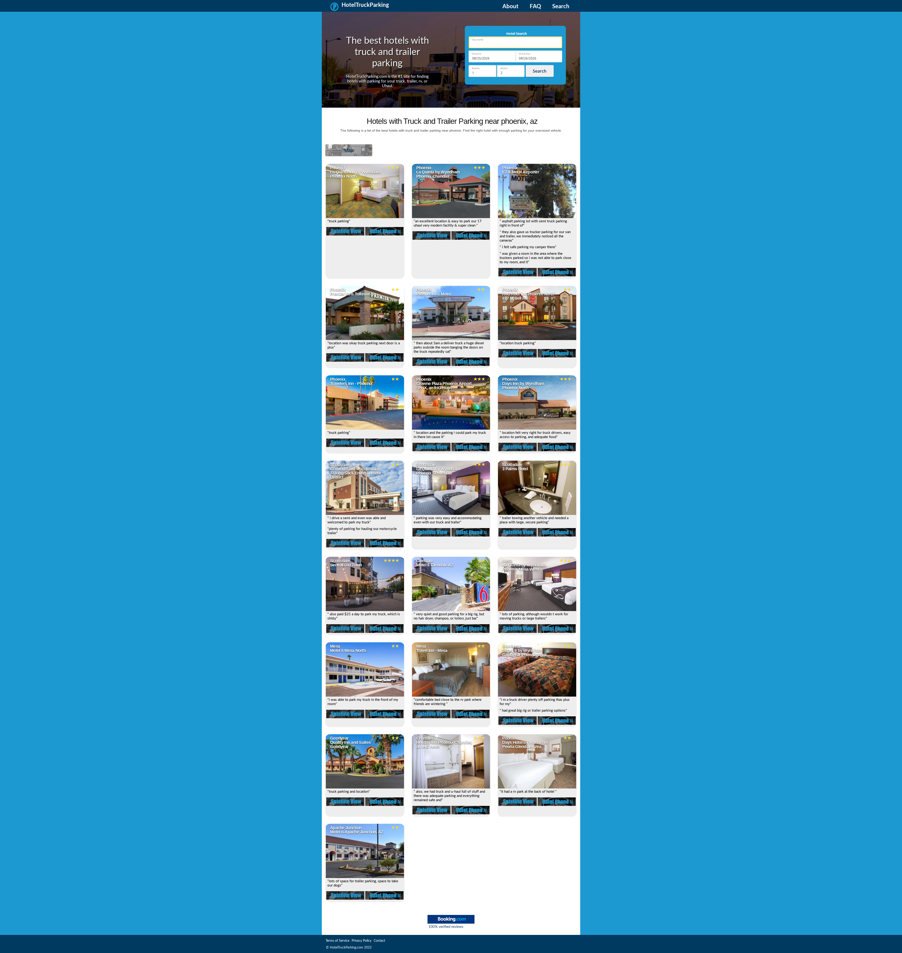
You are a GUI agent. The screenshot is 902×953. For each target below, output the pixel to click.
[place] (515, 42)
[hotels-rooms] (482, 71)
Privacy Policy (361, 940)
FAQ (535, 6)
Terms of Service (337, 940)
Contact (379, 940)
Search (560, 6)
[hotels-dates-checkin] (492, 56)
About (510, 6)
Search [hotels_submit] (539, 71)
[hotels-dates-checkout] (538, 56)
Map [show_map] (348, 150)
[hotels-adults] (511, 71)
